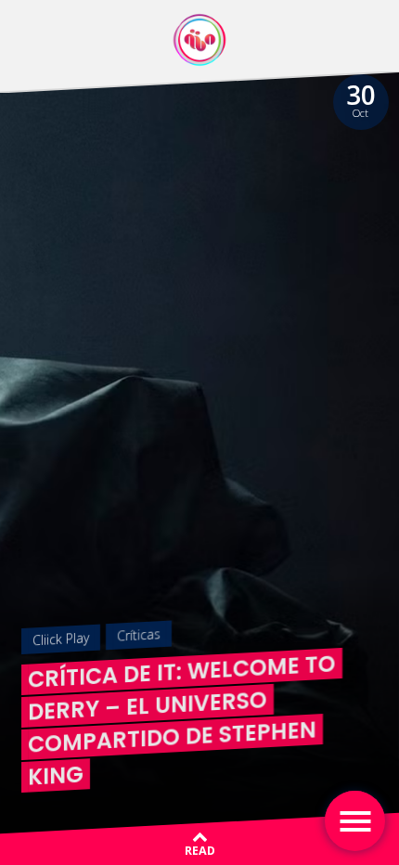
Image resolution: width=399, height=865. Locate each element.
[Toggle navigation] (355, 821)
